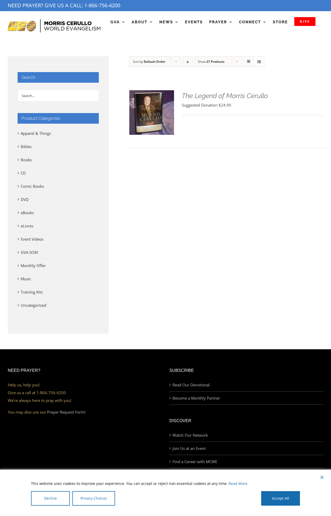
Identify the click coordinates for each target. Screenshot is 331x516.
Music (26, 278)
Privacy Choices (93, 498)
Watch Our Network (190, 435)
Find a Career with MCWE (194, 461)
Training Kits (32, 292)
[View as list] (259, 62)
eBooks (27, 212)
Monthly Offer (33, 265)
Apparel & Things (36, 133)
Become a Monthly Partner (196, 398)
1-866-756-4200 (102, 5)
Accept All (280, 498)
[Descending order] (188, 61)
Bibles (26, 146)
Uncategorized (33, 305)
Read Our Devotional (191, 384)
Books (26, 159)
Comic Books (32, 186)
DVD (25, 199)
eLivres (27, 225)
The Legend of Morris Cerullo (225, 96)
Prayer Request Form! (66, 412)
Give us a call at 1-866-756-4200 (37, 392)
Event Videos (32, 239)
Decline (50, 498)
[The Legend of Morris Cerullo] (151, 94)
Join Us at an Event (189, 448)
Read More (238, 483)
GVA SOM (29, 252)
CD (23, 173)
